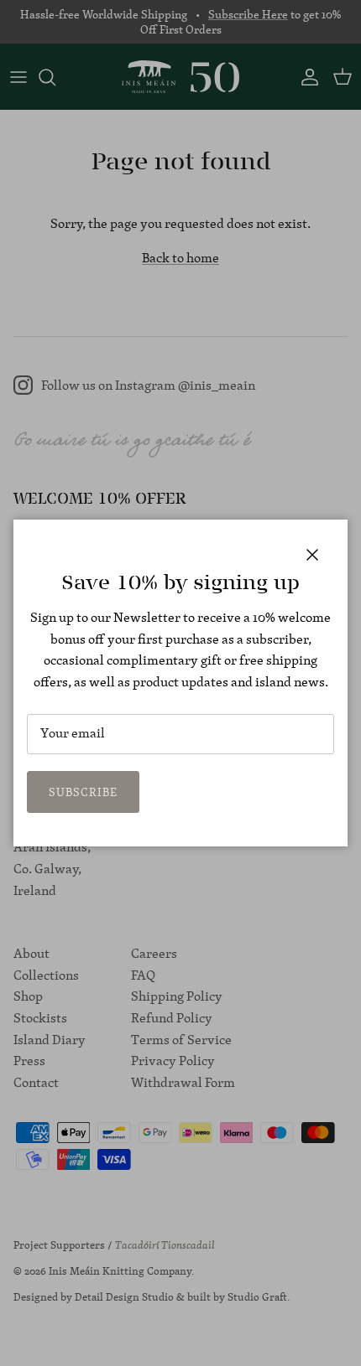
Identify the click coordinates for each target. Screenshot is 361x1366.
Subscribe (83, 792)
